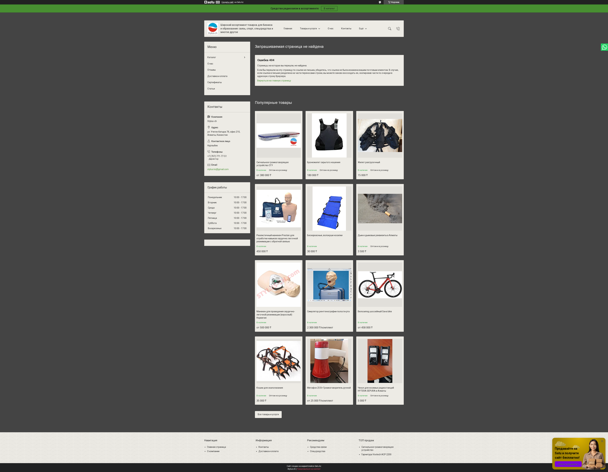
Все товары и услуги (268, 414)
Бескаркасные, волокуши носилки (324, 235)
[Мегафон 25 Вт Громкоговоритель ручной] (329, 361)
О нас (330, 28)
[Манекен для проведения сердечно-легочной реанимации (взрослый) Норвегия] (278, 285)
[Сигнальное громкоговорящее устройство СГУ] (278, 135)
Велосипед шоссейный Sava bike (375, 311)
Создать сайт (228, 2)
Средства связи (318, 447)
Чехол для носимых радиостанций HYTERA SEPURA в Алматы (376, 389)
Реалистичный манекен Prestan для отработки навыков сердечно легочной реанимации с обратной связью (277, 238)
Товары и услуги (308, 28)
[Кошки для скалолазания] (278, 361)
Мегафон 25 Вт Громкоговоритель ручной (329, 387)
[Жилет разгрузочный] (380, 135)
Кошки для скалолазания (269, 387)
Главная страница (216, 447)
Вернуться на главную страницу (274, 80)
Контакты (346, 28)
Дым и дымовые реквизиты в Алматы (377, 235)
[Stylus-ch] (212, 29)
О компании (213, 451)
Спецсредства (317, 451)
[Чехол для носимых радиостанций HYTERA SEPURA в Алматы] (380, 361)
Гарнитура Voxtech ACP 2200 (376, 454)
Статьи (211, 88)
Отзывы (211, 70)
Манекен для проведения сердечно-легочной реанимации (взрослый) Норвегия (275, 314)
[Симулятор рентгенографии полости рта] (329, 285)
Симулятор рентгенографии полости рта (328, 311)
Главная (288, 28)
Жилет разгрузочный (369, 162)
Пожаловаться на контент (308, 469)
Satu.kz (318, 466)
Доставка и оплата (217, 76)
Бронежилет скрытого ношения (323, 162)
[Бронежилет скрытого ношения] (329, 135)
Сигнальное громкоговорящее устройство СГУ (272, 164)
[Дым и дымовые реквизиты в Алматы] (380, 208)
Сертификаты (214, 82)
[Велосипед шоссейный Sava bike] (380, 285)
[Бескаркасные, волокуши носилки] (329, 208)
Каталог (211, 57)
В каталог (329, 8)
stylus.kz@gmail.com (218, 169)
